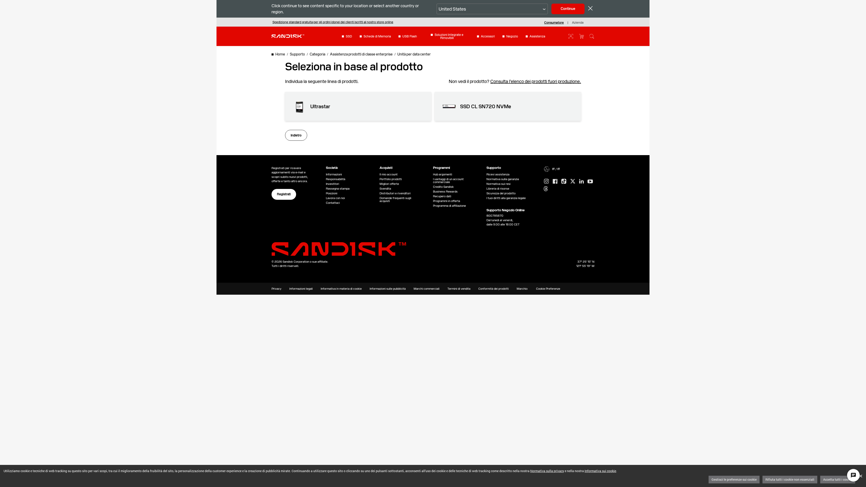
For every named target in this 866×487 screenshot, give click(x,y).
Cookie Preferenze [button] (548, 289)
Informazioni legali (301, 289)
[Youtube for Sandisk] (590, 181)
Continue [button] (568, 8)
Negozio (512, 36)
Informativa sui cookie (600, 471)
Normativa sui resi (498, 184)
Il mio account (389, 174)
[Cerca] (591, 36)
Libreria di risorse (497, 189)
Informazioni (334, 174)
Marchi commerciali (427, 289)
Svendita (385, 189)
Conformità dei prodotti (493, 289)
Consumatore (554, 22)
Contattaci (333, 203)
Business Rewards (445, 191)
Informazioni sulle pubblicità (388, 289)
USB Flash (409, 36)
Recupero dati (442, 196)
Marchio (522, 289)
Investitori (332, 184)
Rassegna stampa (338, 189)
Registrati (284, 194)
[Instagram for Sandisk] (546, 181)
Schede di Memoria (377, 36)
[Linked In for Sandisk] (581, 181)
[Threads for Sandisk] (546, 189)
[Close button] (590, 9)
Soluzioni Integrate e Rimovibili (449, 36)
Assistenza (537, 36)
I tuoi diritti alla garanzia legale (506, 198)
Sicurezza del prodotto (501, 193)
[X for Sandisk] (573, 181)
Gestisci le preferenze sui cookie (734, 479)
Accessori (488, 36)
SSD (349, 36)
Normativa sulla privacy (547, 471)
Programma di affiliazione (449, 206)
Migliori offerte (389, 184)
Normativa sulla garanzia (502, 179)
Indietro (296, 135)
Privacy (276, 289)
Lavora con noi (335, 198)
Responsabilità (335, 179)
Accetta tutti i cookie (837, 479)
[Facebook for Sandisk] (555, 181)
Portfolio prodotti (391, 179)
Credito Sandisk (443, 187)
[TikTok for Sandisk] (564, 181)
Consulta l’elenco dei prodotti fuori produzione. (535, 81)
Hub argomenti (442, 174)
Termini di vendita (458, 289)
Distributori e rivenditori (395, 193)
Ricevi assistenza (497, 174)
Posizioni (331, 193)
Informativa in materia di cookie (341, 289)
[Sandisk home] (288, 35)
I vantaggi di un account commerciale (448, 180)
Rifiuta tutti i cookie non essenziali (789, 479)
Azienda (578, 22)
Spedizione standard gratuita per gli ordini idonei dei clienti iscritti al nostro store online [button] (332, 22)
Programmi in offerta (446, 201)
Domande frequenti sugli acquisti (395, 199)
